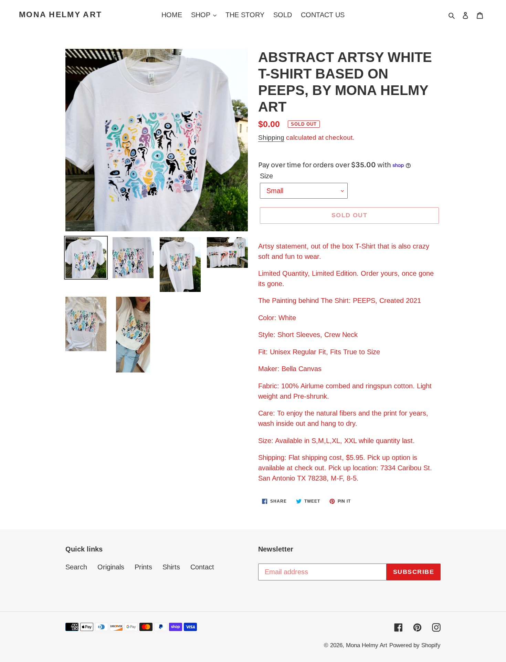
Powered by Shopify (415, 645)
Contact (202, 567)
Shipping (271, 137)
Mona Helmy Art (60, 14)
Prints (143, 567)
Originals (110, 567)
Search (76, 567)
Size (266, 176)
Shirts (171, 567)
